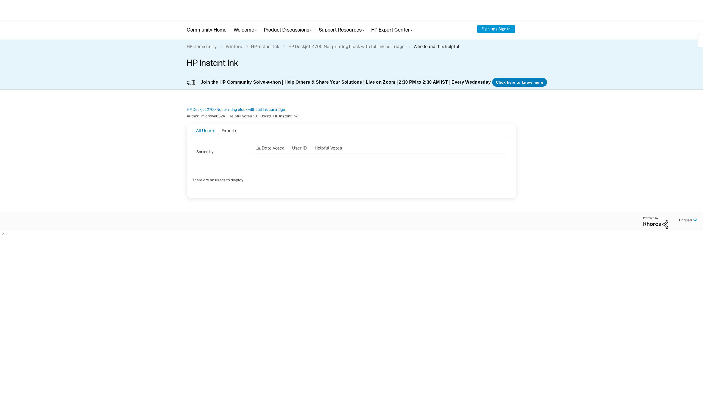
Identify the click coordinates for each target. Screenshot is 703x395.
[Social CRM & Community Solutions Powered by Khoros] (655, 222)
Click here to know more (519, 82)
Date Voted (273, 148)
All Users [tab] (205, 130)
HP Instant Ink (265, 46)
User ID (299, 148)
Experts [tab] (229, 130)
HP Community (202, 46)
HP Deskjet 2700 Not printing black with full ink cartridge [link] (346, 46)
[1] (700, 40)
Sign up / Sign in (496, 29)
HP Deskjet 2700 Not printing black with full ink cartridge (236, 109)
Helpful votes (328, 148)
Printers (234, 46)
